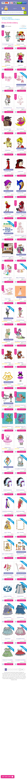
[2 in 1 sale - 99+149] (14, 3)
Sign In (15, 8)
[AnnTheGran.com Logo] (6, 8)
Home (3, 17)
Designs (9, 17)
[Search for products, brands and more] (25, 12)
